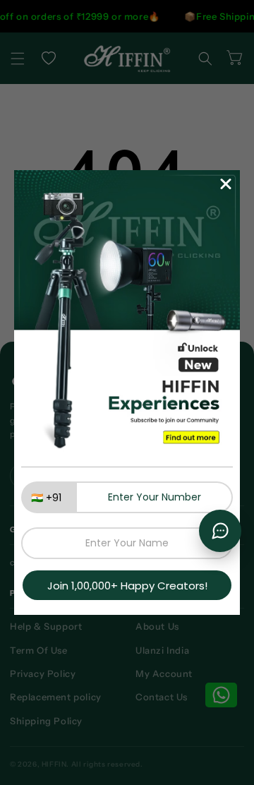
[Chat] (220, 531)
